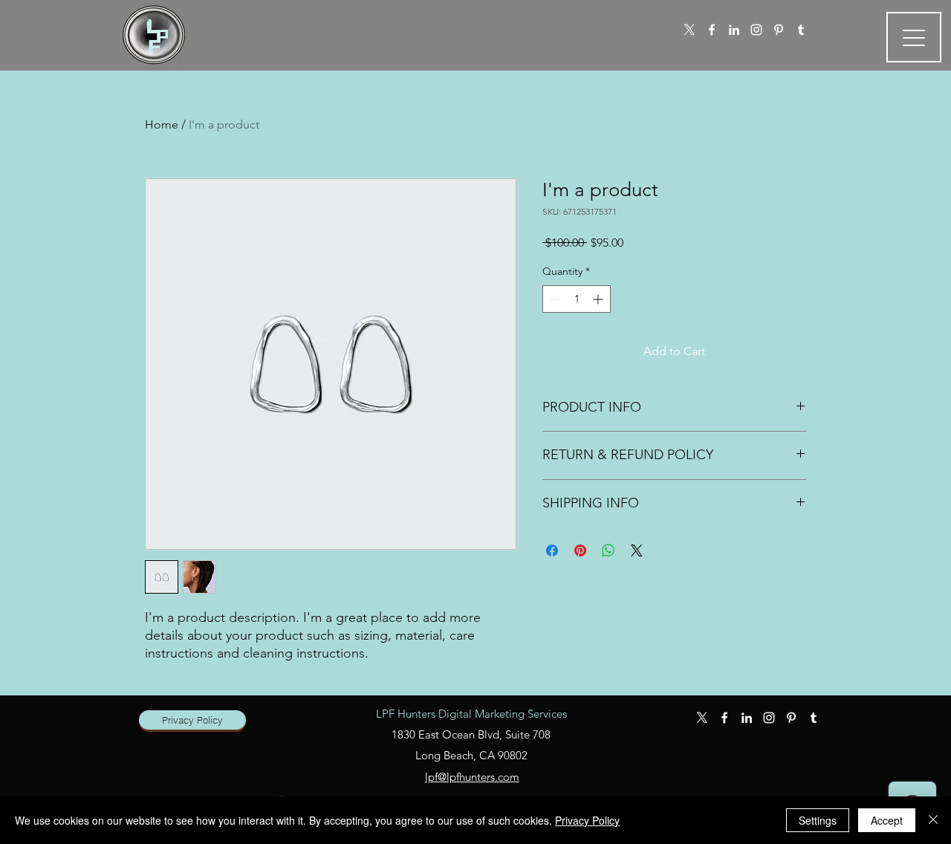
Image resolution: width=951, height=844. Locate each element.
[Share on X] (637, 550)
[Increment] (599, 299)
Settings (818, 820)
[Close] (933, 820)
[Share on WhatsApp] (608, 550)
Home (161, 124)
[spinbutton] (576, 299)
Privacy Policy (587, 820)
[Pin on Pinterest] (580, 550)
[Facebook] (711, 29)
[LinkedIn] (734, 29)
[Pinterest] (778, 29)
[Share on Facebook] (552, 550)
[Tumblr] (800, 29)
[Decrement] (554, 299)
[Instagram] (756, 29)
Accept (887, 820)
